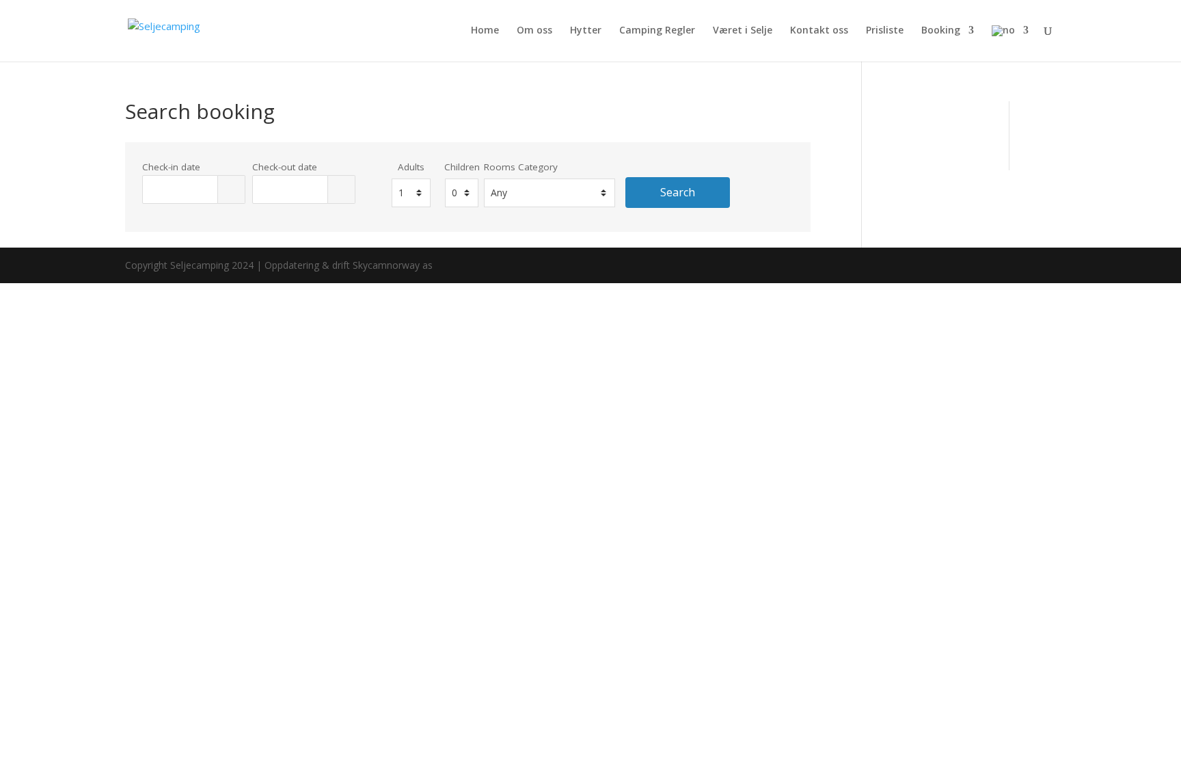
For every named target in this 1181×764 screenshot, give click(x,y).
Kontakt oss (819, 30)
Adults (411, 167)
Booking (940, 30)
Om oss (534, 30)
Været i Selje (742, 30)
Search (677, 192)
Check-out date (284, 167)
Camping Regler (657, 30)
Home (485, 30)
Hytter (585, 30)
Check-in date (171, 167)
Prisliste (885, 30)
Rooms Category (521, 167)
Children (462, 167)
